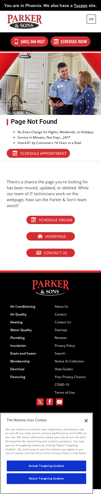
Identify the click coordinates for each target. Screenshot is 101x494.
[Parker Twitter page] (40, 402)
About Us (61, 306)
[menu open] (91, 19)
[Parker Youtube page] (59, 402)
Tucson (81, 5)
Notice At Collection (69, 361)
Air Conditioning (22, 306)
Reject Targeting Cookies (46, 478)
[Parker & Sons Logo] (24, 21)
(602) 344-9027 (33, 41)
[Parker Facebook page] (49, 402)
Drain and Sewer (23, 353)
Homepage (55, 236)
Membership (20, 361)
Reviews (61, 338)
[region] (46, 453)
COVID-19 (62, 385)
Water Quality (21, 330)
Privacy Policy (65, 346)
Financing (17, 377)
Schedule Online (56, 219)
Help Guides (64, 369)
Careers (61, 314)
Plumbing (17, 338)
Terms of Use (65, 392)
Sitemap (61, 330)
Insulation (18, 346)
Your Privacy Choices (70, 377)
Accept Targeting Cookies (46, 466)
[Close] (86, 421)
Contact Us (55, 252)
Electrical (17, 369)
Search (60, 353)
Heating (16, 322)
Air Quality (18, 314)
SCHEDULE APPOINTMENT (43, 153)
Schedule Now (74, 41)
